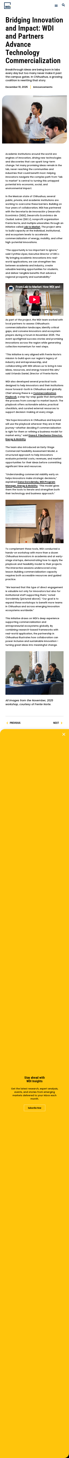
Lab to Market (32, 226)
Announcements (42, 87)
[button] (64, 734)
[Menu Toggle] (56, 5)
